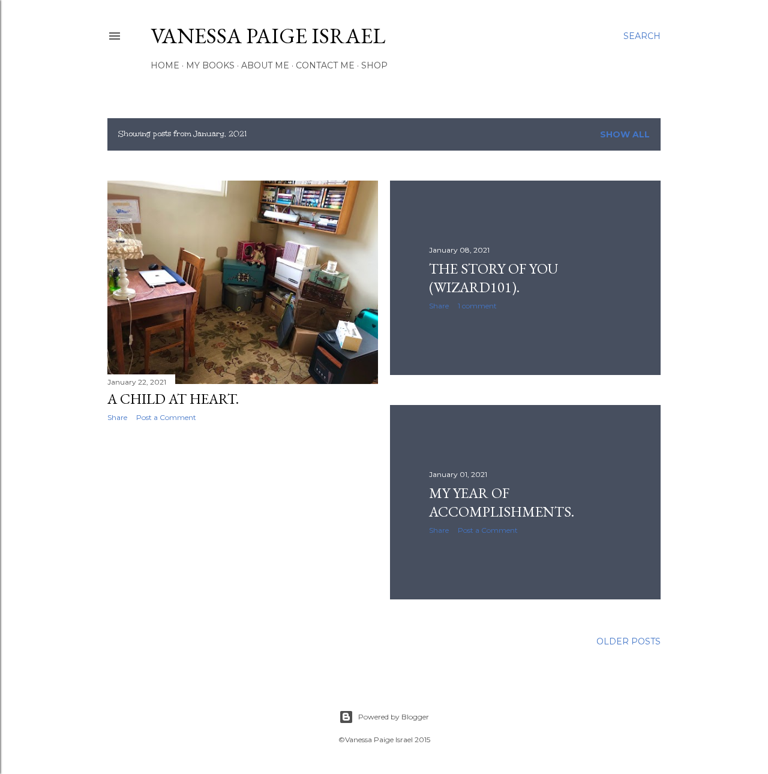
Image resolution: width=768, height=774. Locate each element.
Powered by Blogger (393, 716)
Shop (374, 65)
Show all (625, 134)
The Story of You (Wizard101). (493, 277)
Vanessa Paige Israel (268, 36)
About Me (265, 65)
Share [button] (117, 417)
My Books (210, 65)
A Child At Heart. (173, 398)
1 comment (477, 305)
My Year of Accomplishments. (501, 502)
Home (165, 65)
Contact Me (325, 65)
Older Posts (628, 641)
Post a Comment (166, 417)
